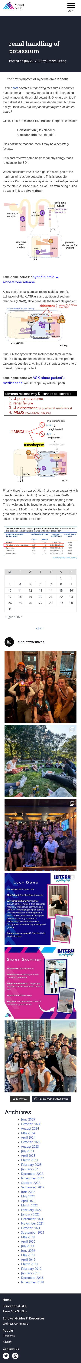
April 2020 (28, 1241)
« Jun (39, 628)
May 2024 (28, 1133)
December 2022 (32, 1174)
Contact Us (11, 1349)
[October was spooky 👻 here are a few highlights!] (40, 687)
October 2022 (30, 1183)
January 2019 (30, 1273)
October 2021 (30, 1228)
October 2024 (30, 1124)
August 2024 (30, 1128)
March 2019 (29, 1264)
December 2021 (32, 1219)
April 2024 (28, 1137)
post (15, 88)
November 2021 (32, 1223)
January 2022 (30, 1214)
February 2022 (31, 1210)
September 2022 (32, 1187)
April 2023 (28, 1155)
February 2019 (31, 1269)
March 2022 (29, 1205)
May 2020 (28, 1237)
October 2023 (30, 1142)
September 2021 (32, 1232)
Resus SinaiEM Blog (15, 1311)
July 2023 (27, 1151)
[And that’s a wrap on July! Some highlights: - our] (40, 1056)
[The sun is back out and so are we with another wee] (40, 909)
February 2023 (31, 1165)
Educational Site (14, 1306)
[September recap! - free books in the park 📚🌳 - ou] (40, 761)
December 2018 (32, 1278)
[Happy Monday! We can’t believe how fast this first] (40, 983)
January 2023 (30, 1169)
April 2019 (28, 1259)
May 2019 (28, 1255)
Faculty (7, 1341)
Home (7, 1300)
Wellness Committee (15, 1323)
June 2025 (28, 1119)
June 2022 (28, 1192)
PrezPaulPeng (56, 61)
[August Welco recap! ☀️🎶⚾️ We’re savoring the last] (40, 835)
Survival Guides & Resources (23, 1318)
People (8, 1331)
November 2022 (32, 1178)
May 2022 (28, 1196)
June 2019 (28, 1250)
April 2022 (28, 1201)
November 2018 (32, 1282)
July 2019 (27, 1246)
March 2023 (29, 1160)
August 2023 (30, 1146)
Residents (9, 1336)
